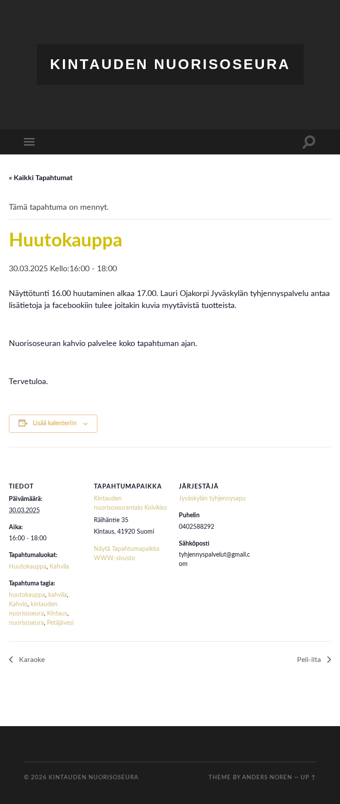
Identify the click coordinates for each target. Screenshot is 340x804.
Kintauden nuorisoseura (170, 64)
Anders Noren (267, 777)
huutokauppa (27, 595)
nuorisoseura (26, 623)
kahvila (57, 595)
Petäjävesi (60, 623)
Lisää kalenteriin (55, 423)
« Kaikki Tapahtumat (41, 177)
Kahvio (18, 604)
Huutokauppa (27, 567)
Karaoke (31, 659)
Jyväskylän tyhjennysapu (212, 499)
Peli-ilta (310, 659)
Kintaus (57, 614)
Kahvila (59, 567)
